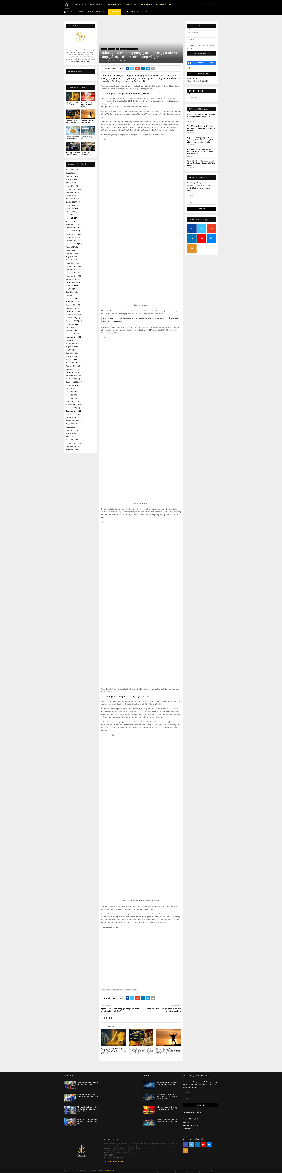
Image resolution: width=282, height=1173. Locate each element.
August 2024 (70, 247)
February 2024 (71, 266)
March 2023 (70, 302)
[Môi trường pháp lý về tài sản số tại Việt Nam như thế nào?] (149, 1110)
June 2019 (69, 430)
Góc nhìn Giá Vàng (163, 4)
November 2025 (71, 199)
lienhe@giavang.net (116, 1161)
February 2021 (71, 366)
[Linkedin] (205, 4)
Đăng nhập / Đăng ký (97, 12)
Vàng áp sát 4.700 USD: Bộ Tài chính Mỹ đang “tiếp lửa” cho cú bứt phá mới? (113, 1051)
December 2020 (71, 372)
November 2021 (71, 337)
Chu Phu (106, 60)
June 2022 (69, 330)
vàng (109, 989)
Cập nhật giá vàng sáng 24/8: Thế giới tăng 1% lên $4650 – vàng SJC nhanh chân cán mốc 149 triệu (141, 1051)
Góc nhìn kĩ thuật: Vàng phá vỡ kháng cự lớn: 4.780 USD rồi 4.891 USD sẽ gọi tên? (168, 1051)
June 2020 (69, 392)
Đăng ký (205, 81)
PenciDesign (110, 1171)
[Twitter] (203, 4)
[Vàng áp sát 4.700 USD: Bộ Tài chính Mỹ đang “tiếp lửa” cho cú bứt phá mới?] (73, 96)
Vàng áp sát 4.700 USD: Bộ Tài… (138, 12)
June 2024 (69, 253)
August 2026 (70, 170)
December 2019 (71, 411)
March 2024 (70, 263)
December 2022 (71, 311)
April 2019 (69, 437)
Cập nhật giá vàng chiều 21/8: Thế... (87, 153)
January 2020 (71, 408)
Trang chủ (79, 4)
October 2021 (71, 340)
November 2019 (71, 414)
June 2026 (69, 176)
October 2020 (71, 379)
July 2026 (69, 173)
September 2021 (72, 343)
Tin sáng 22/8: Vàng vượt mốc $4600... (73, 153)
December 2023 (71, 273)
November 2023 (71, 276)
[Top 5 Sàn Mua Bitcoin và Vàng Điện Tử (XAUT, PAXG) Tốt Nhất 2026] (149, 1098)
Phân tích (104, 49)
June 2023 (69, 292)
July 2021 (69, 350)
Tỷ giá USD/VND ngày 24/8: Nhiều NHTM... (86, 104)
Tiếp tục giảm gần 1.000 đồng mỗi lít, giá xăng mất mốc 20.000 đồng (87, 1109)
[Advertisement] (141, 956)
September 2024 (72, 244)
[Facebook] (201, 4)
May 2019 (69, 433)
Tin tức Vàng (94, 4)
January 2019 (71, 446)
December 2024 (71, 234)
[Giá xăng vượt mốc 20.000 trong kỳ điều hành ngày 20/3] (70, 1098)
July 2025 (69, 212)
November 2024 (71, 237)
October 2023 (71, 279)
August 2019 (70, 424)
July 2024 (69, 250)
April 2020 (69, 398)
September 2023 (72, 282)
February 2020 (71, 404)
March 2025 (70, 224)
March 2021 (70, 363)
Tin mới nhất (111, 49)
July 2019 (69, 427)
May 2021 (69, 356)
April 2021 (69, 359)
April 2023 (69, 298)
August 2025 (70, 208)
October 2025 (71, 202)
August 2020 (70, 385)
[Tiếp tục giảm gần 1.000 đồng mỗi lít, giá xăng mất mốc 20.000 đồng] (70, 1110)
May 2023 (69, 295)
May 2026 (69, 179)
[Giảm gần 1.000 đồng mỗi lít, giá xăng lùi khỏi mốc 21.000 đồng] (70, 1122)
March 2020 (70, 401)
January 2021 (71, 369)
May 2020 (69, 395)
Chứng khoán (187, 1128)
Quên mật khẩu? (193, 78)
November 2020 (71, 376)
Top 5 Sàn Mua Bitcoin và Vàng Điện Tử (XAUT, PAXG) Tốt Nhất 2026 (167, 1096)
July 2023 (69, 289)
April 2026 (69, 183)
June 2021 (69, 353)
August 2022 (70, 324)
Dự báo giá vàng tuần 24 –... (86, 137)
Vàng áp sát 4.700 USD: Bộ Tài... (72, 104)
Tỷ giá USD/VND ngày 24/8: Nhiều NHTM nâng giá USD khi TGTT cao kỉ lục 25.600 (201, 128)
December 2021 (71, 334)
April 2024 (69, 260)
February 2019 (71, 443)
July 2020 (69, 388)
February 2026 (71, 189)
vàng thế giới (117, 989)
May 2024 (69, 257)
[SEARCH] (213, 98)
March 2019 (70, 440)
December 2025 (71, 195)
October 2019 (71, 417)
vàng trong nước (130, 989)
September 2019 (72, 420)
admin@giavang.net (83, 61)
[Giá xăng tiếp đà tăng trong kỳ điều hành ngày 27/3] (70, 1085)
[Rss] (214, 4)
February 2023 (71, 305)
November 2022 (71, 314)
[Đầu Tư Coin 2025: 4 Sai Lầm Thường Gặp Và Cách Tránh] (149, 1122)
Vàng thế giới (130, 4)
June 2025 (69, 215)
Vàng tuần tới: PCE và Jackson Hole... (72, 137)
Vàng (117, 49)
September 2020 (72, 382)
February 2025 (71, 228)
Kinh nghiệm (145, 4)
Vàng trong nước (113, 4)
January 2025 (71, 231)
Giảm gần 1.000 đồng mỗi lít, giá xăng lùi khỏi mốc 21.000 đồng (87, 1121)
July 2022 (69, 327)
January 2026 (71, 192)
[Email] (211, 4)
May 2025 (69, 218)
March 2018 (70, 449)
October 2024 (71, 240)
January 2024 (71, 269)
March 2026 (70, 186)
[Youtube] (208, 4)
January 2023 (71, 308)
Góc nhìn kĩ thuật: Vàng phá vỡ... (87, 121)
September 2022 (72, 321)
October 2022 (71, 318)
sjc (103, 989)
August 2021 (70, 347)
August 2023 (70, 285)
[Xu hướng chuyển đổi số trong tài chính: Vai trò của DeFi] (149, 1085)
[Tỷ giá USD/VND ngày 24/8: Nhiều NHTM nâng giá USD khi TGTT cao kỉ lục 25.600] (88, 96)
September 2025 (72, 205)
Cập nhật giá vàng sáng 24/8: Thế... (72, 121)
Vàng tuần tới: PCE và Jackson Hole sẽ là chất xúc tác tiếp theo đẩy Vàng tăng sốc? (201, 163)
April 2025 (69, 221)
